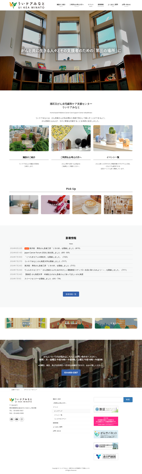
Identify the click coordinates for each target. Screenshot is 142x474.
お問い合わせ (57, 431)
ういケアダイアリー (60, 419)
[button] (71, 294)
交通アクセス (16, 390)
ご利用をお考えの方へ (71, 157)
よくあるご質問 (57, 427)
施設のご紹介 (29, 157)
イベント (55, 407)
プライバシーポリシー (30, 390)
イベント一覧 (113, 157)
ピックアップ (58, 411)
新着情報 (55, 423)
